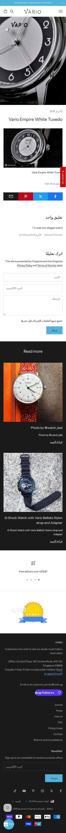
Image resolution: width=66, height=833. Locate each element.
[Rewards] (9, 824)
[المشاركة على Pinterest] (25, 196)
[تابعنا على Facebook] (60, 791)
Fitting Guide (55, 728)
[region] (33, 567)
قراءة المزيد (56, 441)
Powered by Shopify (36, 809)
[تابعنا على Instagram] (42, 791)
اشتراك (53, 778)
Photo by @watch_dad (46, 428)
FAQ (60, 722)
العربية (18, 801)
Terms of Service (46, 265)
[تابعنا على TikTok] (15, 791)
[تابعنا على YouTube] (24, 791)
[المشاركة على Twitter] (40, 196)
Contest (58, 734)
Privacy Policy (24, 265)
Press (59, 710)
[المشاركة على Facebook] (55, 196)
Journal (58, 704)
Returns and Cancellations (48, 739)
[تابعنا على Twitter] (51, 791)
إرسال (54, 330)
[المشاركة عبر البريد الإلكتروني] (11, 196)
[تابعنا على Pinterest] (33, 791)
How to (58, 716)
